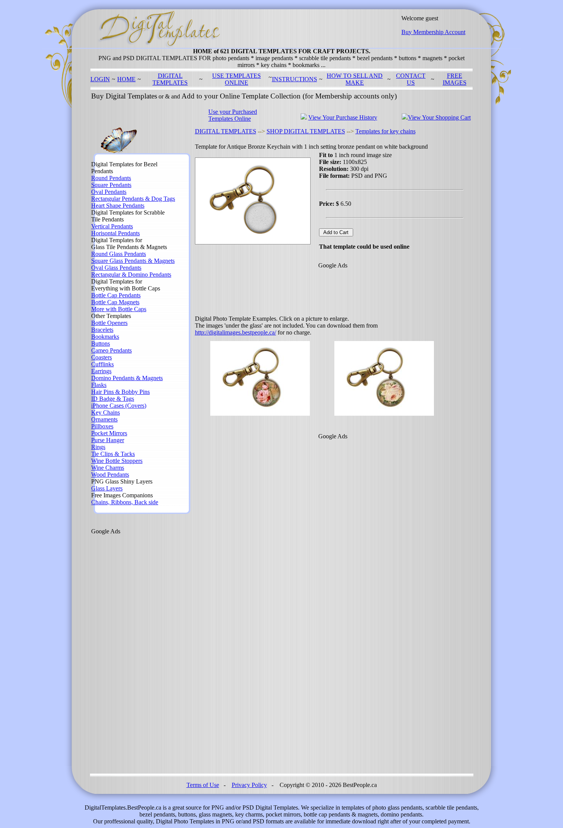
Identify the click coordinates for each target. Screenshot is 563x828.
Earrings (101, 371)
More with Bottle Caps (118, 309)
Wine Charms (107, 467)
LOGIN (100, 79)
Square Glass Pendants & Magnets (133, 260)
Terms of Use (203, 785)
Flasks (98, 385)
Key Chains (105, 412)
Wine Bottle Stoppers (116, 460)
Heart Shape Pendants (117, 205)
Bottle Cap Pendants (116, 295)
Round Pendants (111, 178)
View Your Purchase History (342, 117)
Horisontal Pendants (115, 233)
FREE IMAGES (454, 79)
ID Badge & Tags (112, 398)
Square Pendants (111, 185)
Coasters (101, 357)
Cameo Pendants (111, 350)
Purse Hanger (107, 440)
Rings (98, 447)
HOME (126, 79)
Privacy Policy (249, 785)
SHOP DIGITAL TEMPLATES (306, 131)
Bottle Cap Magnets (115, 302)
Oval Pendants (108, 192)
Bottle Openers (109, 323)
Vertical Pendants (112, 226)
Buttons (100, 343)
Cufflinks (102, 364)
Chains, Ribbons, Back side (124, 502)
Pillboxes (102, 426)
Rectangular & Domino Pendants (131, 274)
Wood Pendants (110, 474)
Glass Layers (107, 488)
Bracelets (102, 329)
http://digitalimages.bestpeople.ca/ (235, 332)
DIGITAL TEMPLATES (170, 79)
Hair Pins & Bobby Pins (120, 392)
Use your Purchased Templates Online (232, 115)
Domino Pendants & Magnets (127, 378)
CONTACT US (411, 79)
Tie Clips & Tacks (113, 454)
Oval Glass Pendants (116, 267)
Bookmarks (105, 336)
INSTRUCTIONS (294, 79)
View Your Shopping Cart (439, 117)
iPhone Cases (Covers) (118, 405)
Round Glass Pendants (118, 254)
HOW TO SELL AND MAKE (355, 79)
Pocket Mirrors (109, 433)
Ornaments (104, 419)
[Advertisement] (121, 650)
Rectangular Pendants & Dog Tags (133, 198)
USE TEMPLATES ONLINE (236, 79)
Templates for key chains (385, 131)
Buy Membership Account (433, 32)
